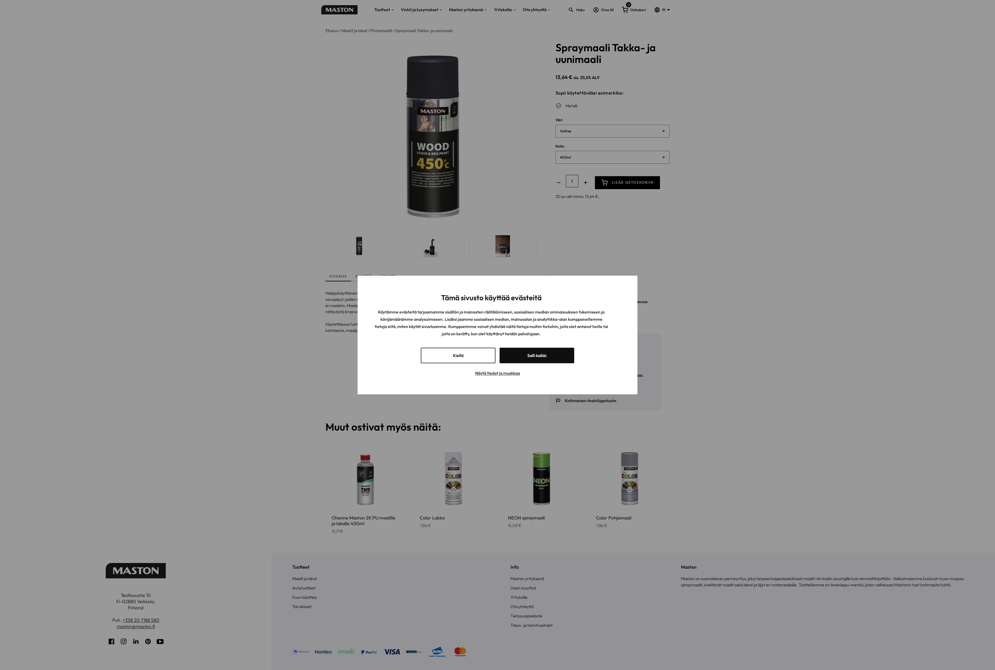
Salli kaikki (536, 355)
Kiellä (458, 355)
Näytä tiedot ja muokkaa (497, 373)
